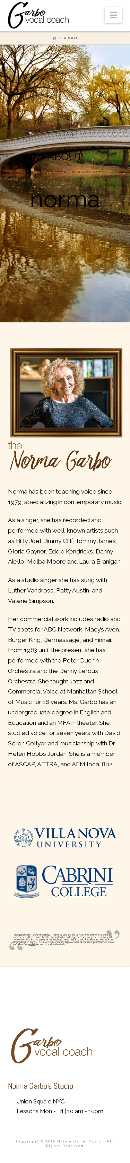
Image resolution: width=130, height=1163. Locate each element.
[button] (113, 15)
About (71, 38)
